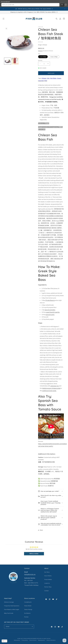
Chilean (44, 78)
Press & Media (48, 579)
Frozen (59, 78)
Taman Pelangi (28, 609)
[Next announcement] (65, 9)
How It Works (47, 575)
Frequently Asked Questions (11, 605)
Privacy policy (25, 640)
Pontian (26, 617)
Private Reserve (50, 300)
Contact (46, 590)
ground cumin (50, 314)
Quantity (40, 60)
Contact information (51, 640)
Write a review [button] (34, 553)
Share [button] (41, 530)
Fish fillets (53, 78)
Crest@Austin (28, 602)
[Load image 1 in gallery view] (7, 61)
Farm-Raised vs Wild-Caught (11, 609)
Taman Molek (27, 605)
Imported (41, 81)
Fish (48, 78)
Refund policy (17, 640)
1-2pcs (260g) (54, 56)
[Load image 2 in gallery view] (15, 61)
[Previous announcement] (3, 9)
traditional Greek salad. (49, 391)
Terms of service (32, 640)
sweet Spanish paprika (53, 312)
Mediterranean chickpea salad (51, 388)
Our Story (46, 572)
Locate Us (47, 583)
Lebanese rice (54, 386)
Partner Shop (47, 587)
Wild (45, 81)
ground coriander (50, 310)
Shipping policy (41, 640)
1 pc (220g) (43, 56)
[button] (65, 4)
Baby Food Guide (8, 613)
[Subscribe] (32, 627)
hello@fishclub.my (29, 574)
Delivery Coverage (9, 602)
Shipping (40, 50)
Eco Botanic (27, 613)
